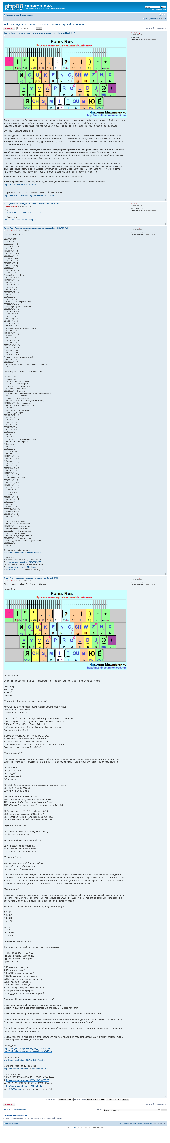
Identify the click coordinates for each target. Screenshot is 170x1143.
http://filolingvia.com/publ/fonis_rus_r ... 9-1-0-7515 (23, 212)
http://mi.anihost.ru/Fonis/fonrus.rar (20, 184)
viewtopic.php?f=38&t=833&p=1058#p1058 (20, 220)
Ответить (6, 27)
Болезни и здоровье (27, 15)
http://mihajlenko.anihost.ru (14, 553)
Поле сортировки (80, 1099)
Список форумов (12, 15)
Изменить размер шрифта (164, 14)
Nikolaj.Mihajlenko (12, 36)
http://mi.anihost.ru (34, 553)
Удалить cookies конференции (141, 1123)
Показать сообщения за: (49, 1099)
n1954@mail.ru (13, 570)
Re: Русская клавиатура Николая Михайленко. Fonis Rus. (32, 204)
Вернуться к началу (165, 200)
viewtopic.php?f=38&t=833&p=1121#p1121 (24, 1060)
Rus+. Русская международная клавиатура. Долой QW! (31, 578)
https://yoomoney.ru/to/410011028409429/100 (23, 562)
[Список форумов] (14, 6)
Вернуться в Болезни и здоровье (15, 1109)
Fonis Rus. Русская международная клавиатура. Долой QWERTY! (43, 24)
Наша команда (125, 1123)
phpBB (76, 1127)
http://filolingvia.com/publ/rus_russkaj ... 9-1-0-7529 (28, 1051)
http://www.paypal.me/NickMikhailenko (21, 567)
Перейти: (99, 1110)
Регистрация (155, 18)
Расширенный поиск (159, 9)
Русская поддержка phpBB (85, 1128)
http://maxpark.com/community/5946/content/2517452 (29, 195)
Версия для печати (160, 14)
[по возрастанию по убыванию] (117, 1099)
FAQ (146, 18)
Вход (164, 18)
